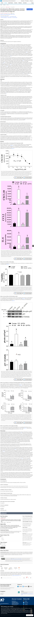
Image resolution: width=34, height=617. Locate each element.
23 (23, 60)
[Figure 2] (13, 148)
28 (7, 66)
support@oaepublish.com (16, 575)
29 (28, 459)
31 (19, 90)
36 (21, 432)
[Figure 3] (8, 264)
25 (4, 62)
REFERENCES (4, 513)
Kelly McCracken (7, 14)
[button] (30, 9)
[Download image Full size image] (16, 160)
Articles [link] (4, 4)
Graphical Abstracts (15, 604)
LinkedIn (20, 586)
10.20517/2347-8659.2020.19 (4, 16)
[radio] (10, 536)
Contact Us (2, 593)
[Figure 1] (12, 145)
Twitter (31, 586)
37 (22, 458)
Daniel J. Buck (13, 14)
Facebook (25, 586)
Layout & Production (15, 603)
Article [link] (8, 4)
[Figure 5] (25, 428)
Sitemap (1, 594)
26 (10, 64)
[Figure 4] (23, 298)
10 (11, 49)
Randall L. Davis (2, 14)
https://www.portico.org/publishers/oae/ (27, 594)
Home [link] (1, 4)
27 (6, 66)
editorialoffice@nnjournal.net (5, 588)
